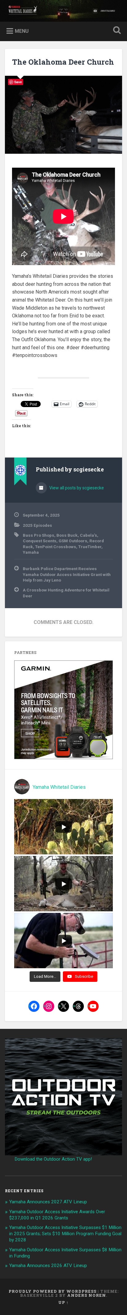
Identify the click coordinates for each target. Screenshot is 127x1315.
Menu (22, 31)
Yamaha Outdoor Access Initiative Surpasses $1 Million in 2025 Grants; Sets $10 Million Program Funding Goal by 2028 (65, 1234)
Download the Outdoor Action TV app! (53, 1159)
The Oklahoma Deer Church (63, 62)
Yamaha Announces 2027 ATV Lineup (48, 1202)
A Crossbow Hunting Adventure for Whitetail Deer (66, 592)
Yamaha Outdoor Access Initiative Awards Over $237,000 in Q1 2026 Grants (57, 1215)
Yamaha (31, 552)
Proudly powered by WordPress (52, 1291)
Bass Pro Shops (38, 535)
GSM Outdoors (73, 540)
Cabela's (88, 535)
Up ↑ (63, 1302)
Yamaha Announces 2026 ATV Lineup (48, 1265)
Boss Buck (67, 535)
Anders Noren (86, 1295)
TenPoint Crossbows (55, 546)
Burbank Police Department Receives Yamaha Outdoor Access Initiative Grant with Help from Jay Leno (67, 574)
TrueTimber (89, 546)
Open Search (116, 31)
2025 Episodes (37, 525)
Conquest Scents (39, 540)
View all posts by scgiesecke (76, 487)
